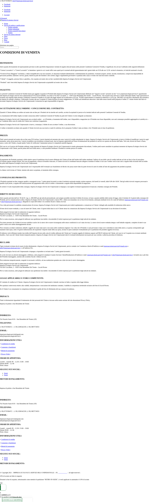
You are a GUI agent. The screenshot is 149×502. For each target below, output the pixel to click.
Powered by (90, 472)
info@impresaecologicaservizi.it (11, 202)
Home (6, 23)
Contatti (6, 42)
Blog (5, 40)
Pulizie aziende (13, 27)
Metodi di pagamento (8, 351)
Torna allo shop (17, 497)
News (6, 38)
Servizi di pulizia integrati (12, 34)
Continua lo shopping (12, 500)
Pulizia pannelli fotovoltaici (17, 31)
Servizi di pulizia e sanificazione (14, 25)
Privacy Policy (5, 354)
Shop (5, 36)
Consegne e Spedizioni (8, 347)
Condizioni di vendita (8, 344)
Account (7, 15)
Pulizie (10, 33)
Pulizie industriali (13, 29)
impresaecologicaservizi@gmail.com (136, 200)
